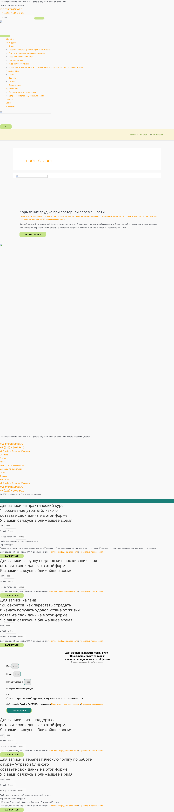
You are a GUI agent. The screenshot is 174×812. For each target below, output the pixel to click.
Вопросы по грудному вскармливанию (26, 96)
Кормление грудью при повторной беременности (62, 212)
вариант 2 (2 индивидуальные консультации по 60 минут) (73, 548)
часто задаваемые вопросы (52, 219)
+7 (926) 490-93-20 (12, 12)
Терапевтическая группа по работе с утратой (30, 49)
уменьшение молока (29, 219)
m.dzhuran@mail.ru (11, 9)
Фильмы (12, 78)
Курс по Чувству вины (20, 698)
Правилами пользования (91, 552)
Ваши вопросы (12, 88)
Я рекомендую (12, 71)
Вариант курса (6, 544)
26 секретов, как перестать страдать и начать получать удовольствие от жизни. (46, 67)
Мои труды (11, 42)
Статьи (12, 81)
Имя (2, 525)
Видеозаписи (15, 85)
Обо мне (10, 39)
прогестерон (131, 216)
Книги (11, 74)
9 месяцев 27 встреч (51, 802)
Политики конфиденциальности (63, 552)
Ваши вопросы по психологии (22, 92)
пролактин (143, 216)
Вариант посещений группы (13, 798)
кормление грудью (90, 216)
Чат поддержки (16, 60)
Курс (8, 694)
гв (45, 216)
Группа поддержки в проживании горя (27, 53)
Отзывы (9, 99)
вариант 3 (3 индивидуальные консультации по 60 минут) (129, 548)
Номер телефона (8, 536)
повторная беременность (112, 216)
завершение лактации (70, 216)
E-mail (3, 531)
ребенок (153, 216)
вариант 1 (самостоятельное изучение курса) (23, 548)
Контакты (10, 106)
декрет (50, 216)
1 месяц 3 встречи (10, 802)
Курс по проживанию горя (21, 56)
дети (56, 216)
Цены (8, 103)
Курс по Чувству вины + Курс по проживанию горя (58, 698)
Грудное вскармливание (30, 216)
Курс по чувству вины (19, 64)
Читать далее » (32, 234)
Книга (11, 46)
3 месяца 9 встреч (30, 802)
